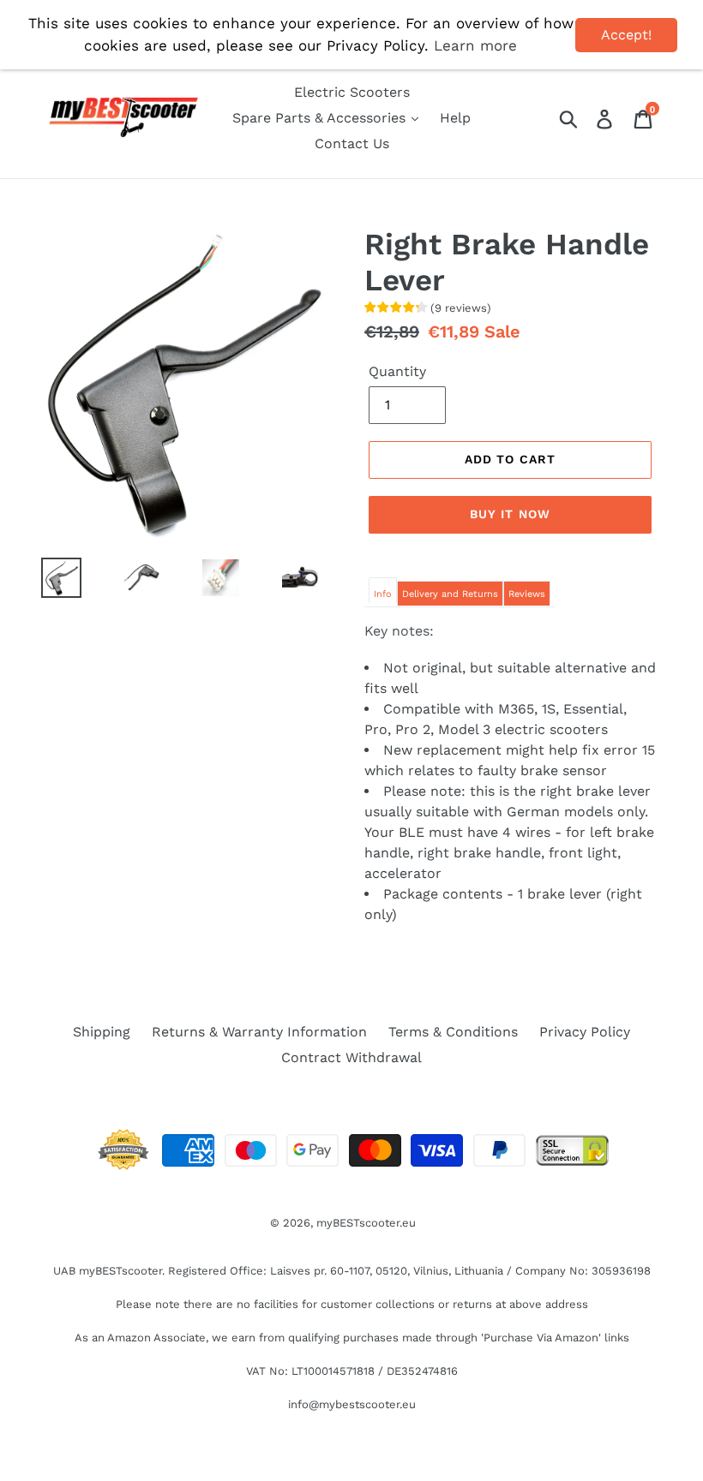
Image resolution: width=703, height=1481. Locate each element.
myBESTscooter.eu (366, 1222)
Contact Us (352, 143)
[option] (48, 577)
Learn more (475, 45)
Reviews (526, 594)
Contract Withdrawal (351, 1057)
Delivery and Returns (450, 594)
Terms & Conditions (453, 1032)
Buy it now (510, 514)
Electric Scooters (352, 92)
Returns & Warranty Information (259, 1032)
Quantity (397, 371)
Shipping (101, 1032)
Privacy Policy (584, 1032)
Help (455, 118)
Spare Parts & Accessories (321, 118)
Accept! (626, 35)
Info (383, 594)
